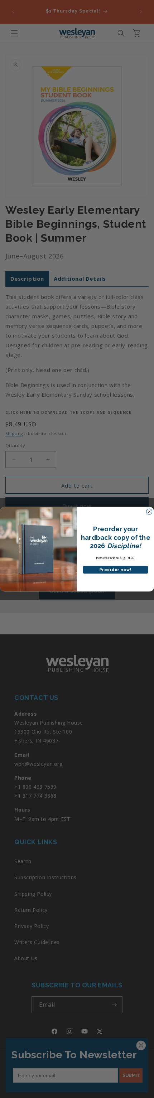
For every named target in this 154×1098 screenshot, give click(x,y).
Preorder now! (116, 569)
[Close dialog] (149, 511)
